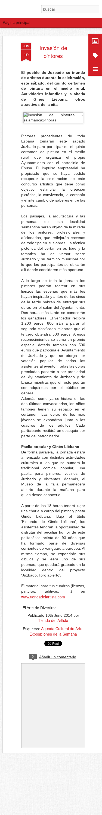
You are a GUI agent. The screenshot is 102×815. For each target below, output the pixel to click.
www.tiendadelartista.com (43, 596)
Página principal (16, 22)
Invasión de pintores (53, 52)
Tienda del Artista (53, 620)
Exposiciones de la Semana (53, 634)
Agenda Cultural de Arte (61, 628)
